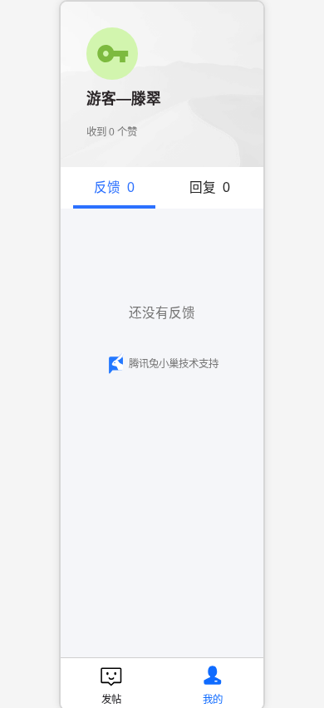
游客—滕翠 (123, 99)
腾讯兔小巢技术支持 (173, 364)
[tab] (114, 188)
